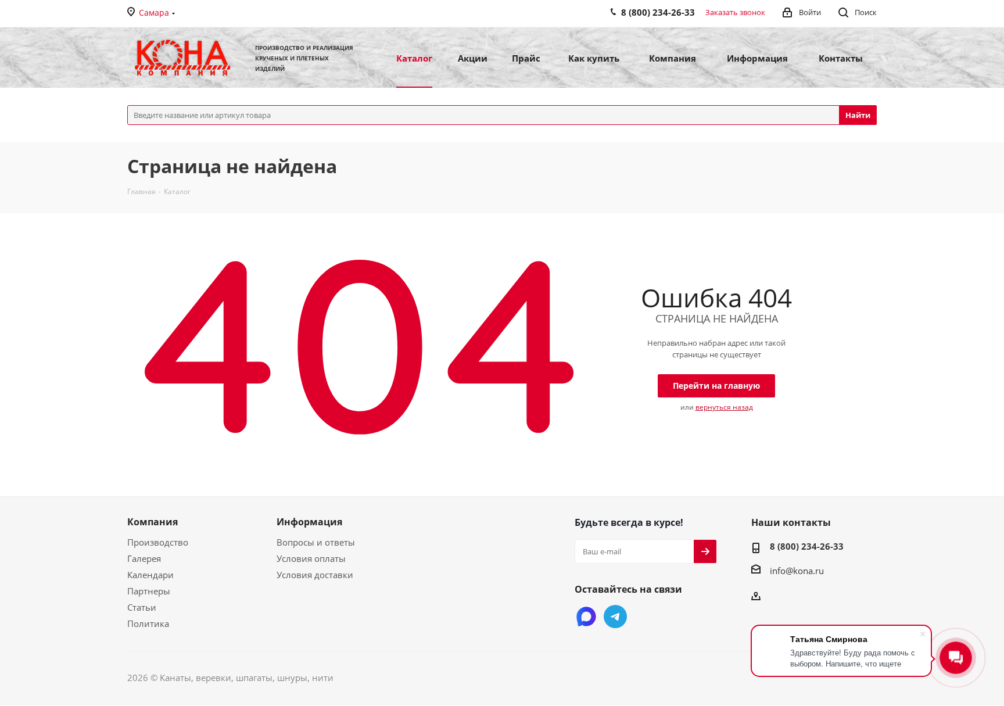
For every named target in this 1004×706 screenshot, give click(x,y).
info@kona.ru (797, 570)
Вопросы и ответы (316, 542)
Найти (857, 115)
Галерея (144, 558)
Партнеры (148, 591)
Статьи (141, 607)
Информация (309, 521)
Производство (157, 542)
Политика (148, 623)
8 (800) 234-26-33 (807, 546)
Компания (152, 521)
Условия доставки (315, 574)
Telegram (615, 616)
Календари (150, 574)
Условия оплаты (311, 558)
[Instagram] (586, 616)
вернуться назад (724, 407)
